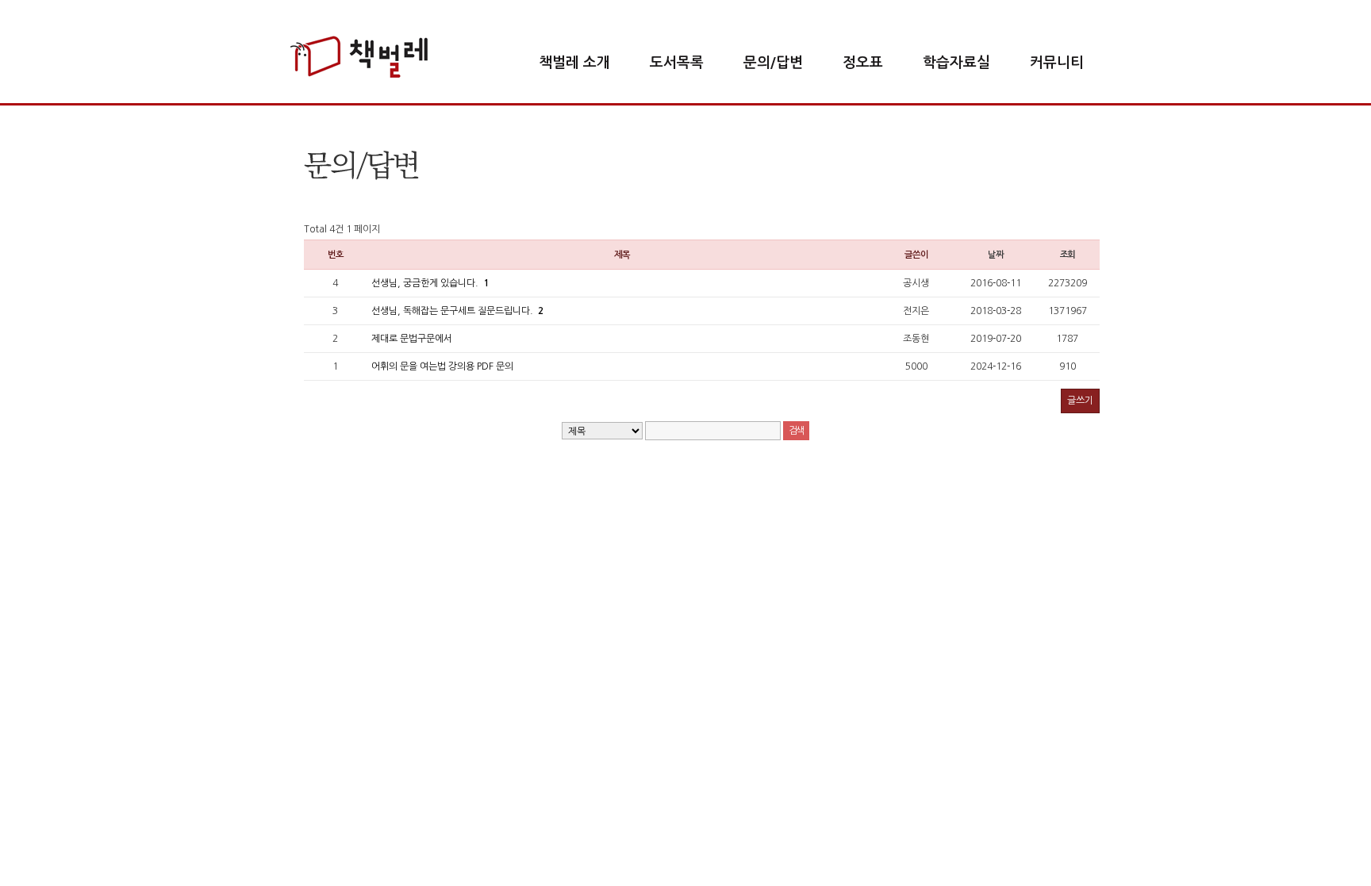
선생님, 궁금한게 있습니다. (430, 283)
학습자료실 (956, 63)
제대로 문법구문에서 (411, 338)
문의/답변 (773, 63)
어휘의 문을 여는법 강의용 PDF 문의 (442, 366)
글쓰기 (1080, 400)
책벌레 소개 (574, 63)
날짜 (996, 254)
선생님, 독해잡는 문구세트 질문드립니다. (457, 311)
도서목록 (677, 63)
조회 (1068, 254)
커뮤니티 (1057, 63)
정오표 (863, 63)
